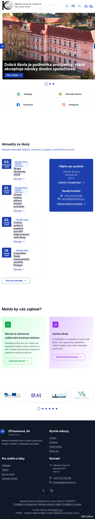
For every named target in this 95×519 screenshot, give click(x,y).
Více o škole (12, 75)
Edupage (6, 465)
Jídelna (5, 469)
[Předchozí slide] (2, 46)
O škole (52, 438)
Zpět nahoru (87, 516)
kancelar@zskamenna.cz (73, 6)
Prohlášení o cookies (71, 504)
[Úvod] (7, 5)
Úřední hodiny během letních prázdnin (19, 200)
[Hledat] (79, 6)
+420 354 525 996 (66, 6)
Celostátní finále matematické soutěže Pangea (21, 259)
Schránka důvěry (10, 478)
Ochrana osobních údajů (49, 504)
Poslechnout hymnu (67, 357)
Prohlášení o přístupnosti (25, 504)
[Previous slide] (5, 395)
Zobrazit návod (17, 361)
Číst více (18, 179)
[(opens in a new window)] (13, 395)
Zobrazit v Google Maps (69, 182)
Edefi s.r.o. (58, 510)
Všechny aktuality (14, 280)
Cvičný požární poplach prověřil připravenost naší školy (21, 230)
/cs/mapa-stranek (86, 6)
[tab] (46, 84)
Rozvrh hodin (8, 474)
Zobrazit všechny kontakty (69, 204)
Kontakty (53, 442)
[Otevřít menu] (91, 6)
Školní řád (54, 451)
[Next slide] (90, 395)
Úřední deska (55, 446)
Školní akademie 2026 (19, 171)
